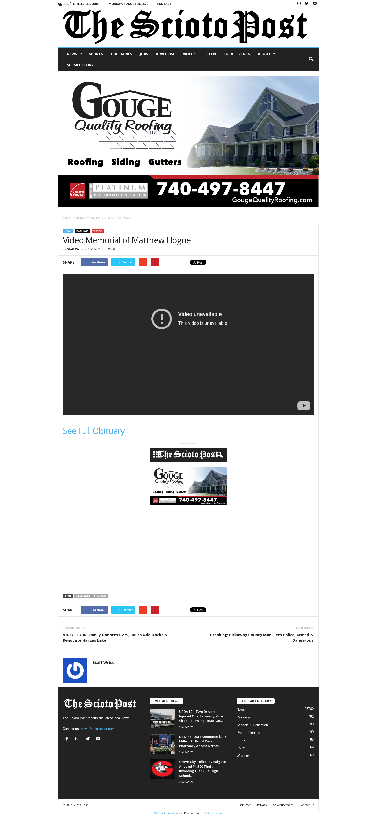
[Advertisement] (106, 552)
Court (241, 748)
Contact (164, 4)
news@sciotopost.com (98, 729)
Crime (241, 740)
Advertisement (283, 805)
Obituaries (121, 53)
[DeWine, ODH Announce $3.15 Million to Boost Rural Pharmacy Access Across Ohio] (162, 744)
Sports (96, 53)
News (72, 53)
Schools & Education (252, 725)
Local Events (237, 53)
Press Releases (248, 733)
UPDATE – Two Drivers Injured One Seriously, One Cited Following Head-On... (201, 716)
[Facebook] (291, 3)
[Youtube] (315, 3)
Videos (189, 53)
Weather (243, 756)
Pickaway (100, 595)
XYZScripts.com (212, 813)
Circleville (83, 595)
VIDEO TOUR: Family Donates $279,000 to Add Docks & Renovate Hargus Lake (115, 637)
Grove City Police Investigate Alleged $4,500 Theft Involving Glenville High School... (202, 768)
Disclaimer (244, 805)
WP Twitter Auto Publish (168, 813)
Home (66, 217)
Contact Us (306, 805)
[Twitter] (307, 3)
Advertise (165, 53)
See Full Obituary (94, 430)
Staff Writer (76, 249)
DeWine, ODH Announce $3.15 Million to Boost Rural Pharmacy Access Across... (203, 741)
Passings (79, 217)
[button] (311, 59)
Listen (209, 53)
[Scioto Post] (188, 27)
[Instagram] (299, 3)
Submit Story (80, 64)
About (264, 53)
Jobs (144, 53)
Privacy (262, 805)
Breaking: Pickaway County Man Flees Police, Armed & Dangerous (261, 637)
